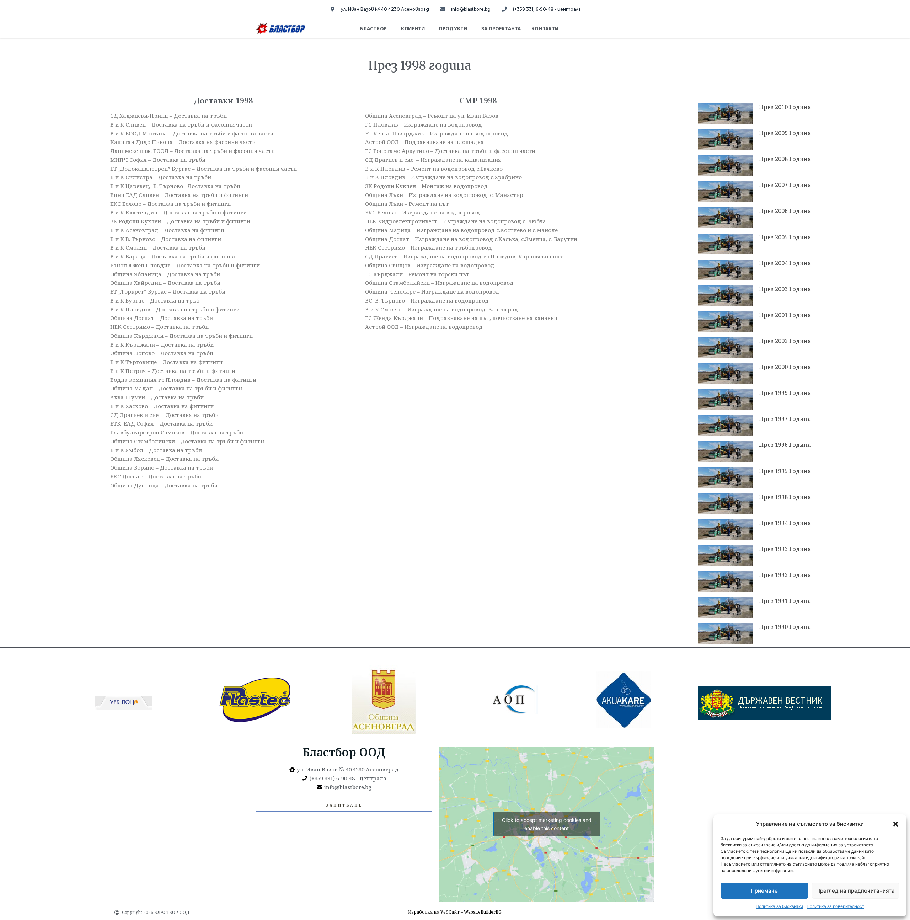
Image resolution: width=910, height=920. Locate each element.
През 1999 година (785, 393)
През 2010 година (785, 107)
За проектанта (501, 28)
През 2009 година (785, 133)
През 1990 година (785, 627)
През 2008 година (785, 159)
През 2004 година (785, 263)
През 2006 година (785, 211)
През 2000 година (785, 367)
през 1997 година (785, 419)
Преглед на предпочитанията (855, 890)
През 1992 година (785, 575)
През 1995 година (785, 471)
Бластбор (373, 28)
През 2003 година (785, 289)
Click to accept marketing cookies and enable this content (547, 824)
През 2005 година (785, 237)
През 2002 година (785, 341)
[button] (895, 824)
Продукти (453, 28)
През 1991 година (785, 601)
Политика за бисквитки (779, 906)
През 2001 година (785, 315)
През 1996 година (785, 445)
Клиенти (413, 28)
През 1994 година (785, 523)
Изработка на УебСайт (434, 912)
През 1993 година (785, 549)
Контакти (544, 28)
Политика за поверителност (835, 906)
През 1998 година (785, 497)
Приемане (764, 890)
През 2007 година (785, 185)
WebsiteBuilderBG (483, 912)
